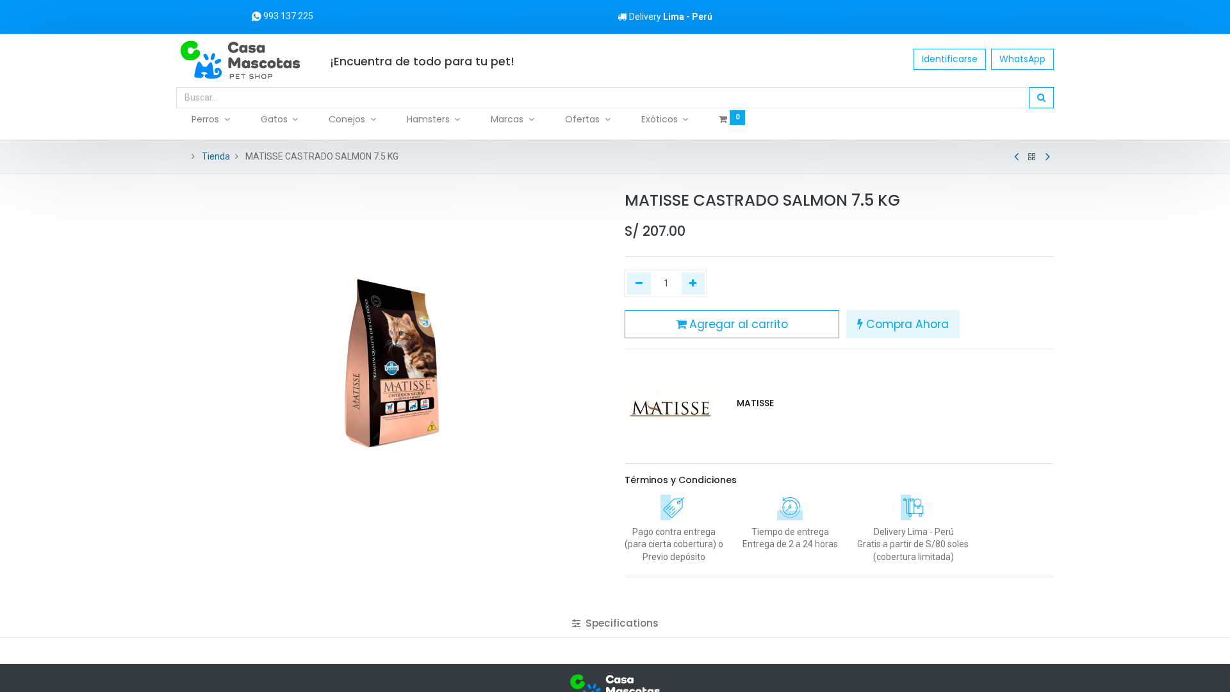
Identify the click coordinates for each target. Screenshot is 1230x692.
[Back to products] (1032, 157)
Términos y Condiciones (681, 480)
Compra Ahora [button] (906, 324)
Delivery (670, 17)
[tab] (615, 623)
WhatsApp (1022, 59)
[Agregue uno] (693, 283)
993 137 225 (287, 16)
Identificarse (950, 59)
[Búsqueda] (1041, 98)
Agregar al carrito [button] (737, 324)
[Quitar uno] (639, 283)
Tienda (216, 156)
